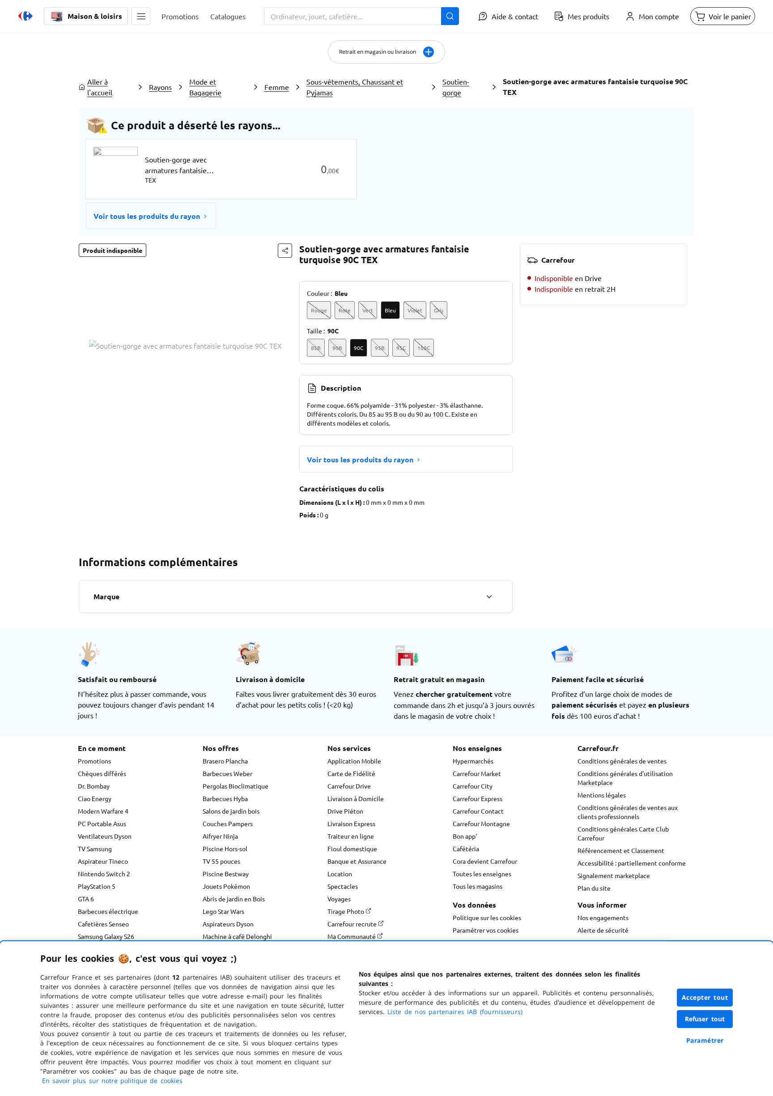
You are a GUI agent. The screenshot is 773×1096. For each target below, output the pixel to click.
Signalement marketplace (614, 875)
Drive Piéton (345, 811)
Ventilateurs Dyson (105, 836)
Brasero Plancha (225, 761)
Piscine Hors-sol (225, 848)
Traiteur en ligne (350, 836)
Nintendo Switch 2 (104, 874)
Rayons (160, 86)
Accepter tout (705, 997)
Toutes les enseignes (482, 874)
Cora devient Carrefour (485, 861)
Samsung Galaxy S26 (106, 936)
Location (339, 874)
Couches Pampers (228, 823)
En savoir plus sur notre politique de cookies (112, 1080)
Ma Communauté (352, 936)
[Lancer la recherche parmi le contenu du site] (450, 16)
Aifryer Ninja (220, 836)
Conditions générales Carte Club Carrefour (623, 833)
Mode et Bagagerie (205, 87)
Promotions (94, 761)
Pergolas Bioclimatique (235, 786)
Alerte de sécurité (603, 930)
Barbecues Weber (227, 773)
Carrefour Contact (478, 811)
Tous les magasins (477, 886)
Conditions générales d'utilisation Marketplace (625, 777)
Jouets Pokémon (226, 886)
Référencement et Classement (621, 850)
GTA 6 (86, 899)
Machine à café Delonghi (237, 936)
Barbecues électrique (108, 911)
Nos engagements (603, 917)
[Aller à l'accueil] (25, 16)
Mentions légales (602, 795)
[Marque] (489, 597)
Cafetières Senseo (103, 924)
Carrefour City (473, 786)
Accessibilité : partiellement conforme (632, 863)
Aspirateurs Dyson (228, 924)
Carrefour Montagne (481, 823)
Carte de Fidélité (351, 773)
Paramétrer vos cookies (485, 930)
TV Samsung (95, 848)
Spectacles (342, 886)
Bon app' (465, 836)
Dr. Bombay (94, 786)
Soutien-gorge (455, 87)
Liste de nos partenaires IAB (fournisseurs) (454, 1011)
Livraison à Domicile (355, 798)
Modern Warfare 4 (103, 811)
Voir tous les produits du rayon (146, 216)
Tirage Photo (346, 911)
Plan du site (594, 888)
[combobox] (361, 16)
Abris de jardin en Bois (234, 899)
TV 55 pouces (221, 861)
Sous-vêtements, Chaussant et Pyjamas (354, 87)
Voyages (339, 899)
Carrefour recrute (352, 924)
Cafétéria (466, 848)
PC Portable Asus (102, 823)
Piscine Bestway (226, 874)
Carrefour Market (477, 773)
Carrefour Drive (349, 786)
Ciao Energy (94, 798)
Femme (276, 86)
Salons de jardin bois (231, 811)
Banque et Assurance (356, 861)
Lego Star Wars (223, 911)
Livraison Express (351, 823)
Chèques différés (102, 773)
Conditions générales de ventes (622, 761)
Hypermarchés (473, 761)
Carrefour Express (477, 798)
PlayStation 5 (96, 886)
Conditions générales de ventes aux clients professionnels (628, 811)
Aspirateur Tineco (103, 861)
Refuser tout (705, 1019)
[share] (285, 250)
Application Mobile (354, 761)
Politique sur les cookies (487, 917)
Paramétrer (705, 1040)
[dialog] (386, 1018)
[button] (141, 16)
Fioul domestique (352, 848)
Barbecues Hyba (225, 798)
